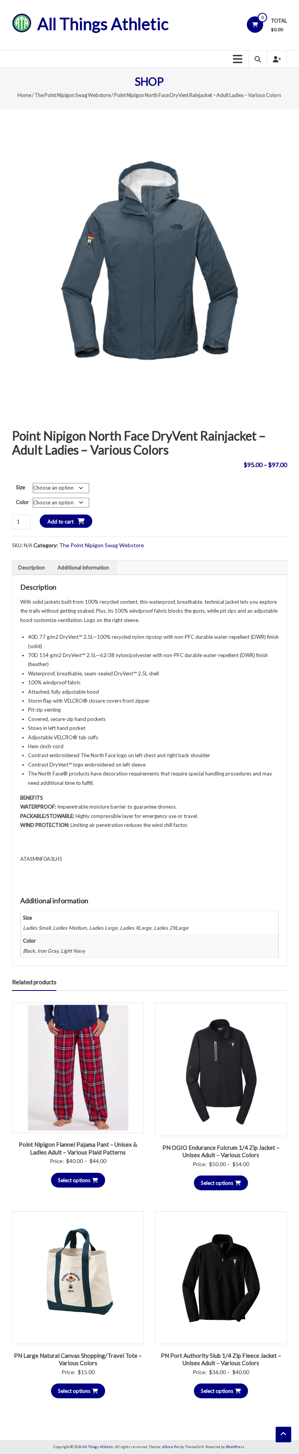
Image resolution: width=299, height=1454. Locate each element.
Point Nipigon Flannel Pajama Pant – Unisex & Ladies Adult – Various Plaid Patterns (78, 1148)
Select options (74, 1180)
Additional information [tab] (83, 567)
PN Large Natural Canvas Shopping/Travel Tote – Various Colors (78, 1359)
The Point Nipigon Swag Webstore (73, 95)
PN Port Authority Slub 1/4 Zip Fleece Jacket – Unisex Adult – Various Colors (221, 1359)
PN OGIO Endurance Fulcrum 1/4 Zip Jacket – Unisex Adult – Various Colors (221, 1151)
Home (24, 95)
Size (20, 487)
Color (22, 502)
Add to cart (60, 521)
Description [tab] (31, 567)
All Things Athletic (103, 23)
